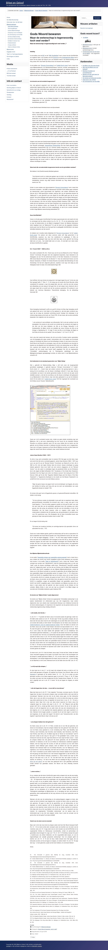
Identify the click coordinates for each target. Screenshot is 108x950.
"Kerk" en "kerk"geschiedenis (15, 54)
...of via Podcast (11, 71)
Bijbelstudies (10, 49)
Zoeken (98, 18)
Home (8, 17)
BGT (43, 55)
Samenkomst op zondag (13, 90)
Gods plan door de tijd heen (14, 22)
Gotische (55, 57)
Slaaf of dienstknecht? (52, 561)
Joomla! (8, 946)
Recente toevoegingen (86, 28)
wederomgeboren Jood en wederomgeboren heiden (45, 624)
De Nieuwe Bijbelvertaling (14, 36)
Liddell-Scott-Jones (62, 65)
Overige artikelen (12, 45)
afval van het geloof (36, 761)
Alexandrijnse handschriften (52, 145)
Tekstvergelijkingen (12, 28)
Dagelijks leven (11, 51)
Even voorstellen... (12, 85)
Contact (9, 97)
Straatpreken (10, 92)
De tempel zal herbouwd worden (92, 78)
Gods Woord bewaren (13, 26)
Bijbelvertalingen (11, 24)
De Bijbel (85, 37)
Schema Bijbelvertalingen (14, 30)
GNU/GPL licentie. (37, 946)
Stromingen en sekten (13, 56)
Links (8, 59)
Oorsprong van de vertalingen (15, 32)
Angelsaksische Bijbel (68, 57)
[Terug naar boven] (105, 947)
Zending (9, 94)
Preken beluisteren (12, 68)
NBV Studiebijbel (53, 55)
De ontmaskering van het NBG (15, 34)
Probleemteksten (12, 42)
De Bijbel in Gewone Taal (14, 40)
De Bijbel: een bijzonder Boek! (91, 65)
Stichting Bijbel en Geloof (14, 87)
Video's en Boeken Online (14, 47)
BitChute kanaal (11, 73)
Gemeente (33, 674)
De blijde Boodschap (12, 19)
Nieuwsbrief (10, 99)
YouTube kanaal (11, 75)
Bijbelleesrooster (87, 44)
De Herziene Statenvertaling (14, 38)
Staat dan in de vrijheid (89, 79)
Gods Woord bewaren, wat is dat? (47, 929)
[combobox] (86, 18)
